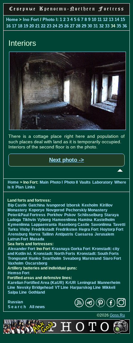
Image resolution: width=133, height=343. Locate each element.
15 (122, 19)
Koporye (37, 210)
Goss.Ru (117, 315)
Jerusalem (104, 234)
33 (107, 26)
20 (31, 26)
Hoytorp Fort (111, 229)
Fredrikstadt (43, 229)
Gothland (36, 292)
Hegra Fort (88, 229)
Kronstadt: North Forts (55, 253)
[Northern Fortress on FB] (111, 306)
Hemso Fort (18, 273)
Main (44, 182)
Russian (15, 302)
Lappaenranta (44, 224)
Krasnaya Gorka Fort (71, 249)
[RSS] (79, 306)
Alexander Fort (21, 249)
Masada (37, 239)
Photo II (71, 182)
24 (55, 26)
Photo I (50, 19)
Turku (13, 229)
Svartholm (51, 258)
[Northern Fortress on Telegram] (89, 306)
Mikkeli (108, 287)
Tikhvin (29, 219)
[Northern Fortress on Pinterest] (100, 306)
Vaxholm (16, 263)
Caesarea (84, 234)
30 (89, 26)
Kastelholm (104, 219)
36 (124, 26)
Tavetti (119, 224)
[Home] (66, 11)
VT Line (61, 287)
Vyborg (44, 219)
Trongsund (17, 258)
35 (119, 26)
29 (84, 26)
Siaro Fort (112, 258)
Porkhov (55, 215)
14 (117, 19)
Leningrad (86, 282)
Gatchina (36, 205)
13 (111, 19)
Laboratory (102, 182)
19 (26, 26)
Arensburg (17, 234)
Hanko (35, 258)
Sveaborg (72, 258)
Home (12, 19)
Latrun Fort (18, 239)
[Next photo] (67, 128)
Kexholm (90, 205)
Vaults (85, 182)
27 (72, 26)
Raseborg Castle (73, 224)
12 (105, 19)
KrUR (71, 282)
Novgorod (55, 210)
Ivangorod (55, 205)
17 (14, 26)
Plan (19, 187)
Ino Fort (31, 19)
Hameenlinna (64, 219)
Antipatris (64, 234)
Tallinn (48, 234)
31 (95, 26)
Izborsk (73, 205)
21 (37, 26)
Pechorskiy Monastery (86, 210)
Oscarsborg (36, 263)
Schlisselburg (90, 215)
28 (78, 26)
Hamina (85, 219)
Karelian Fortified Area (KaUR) (36, 282)
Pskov (70, 215)
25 (60, 26)
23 (49, 26)
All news (37, 307)
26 (66, 26)
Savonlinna (101, 224)
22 (43, 26)
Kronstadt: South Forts (98, 253)
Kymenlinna (19, 224)
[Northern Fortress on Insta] (121, 306)
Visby (25, 229)
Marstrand (91, 258)
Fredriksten (66, 229)
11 (99, 19)
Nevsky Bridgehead (35, 287)
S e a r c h (17, 307)
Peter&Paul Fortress (27, 215)
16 (8, 26)
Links (30, 187)
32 (101, 26)
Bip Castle (17, 205)
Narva (34, 234)
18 (20, 26)
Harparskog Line (85, 287)
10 (94, 19)
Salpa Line (17, 292)
